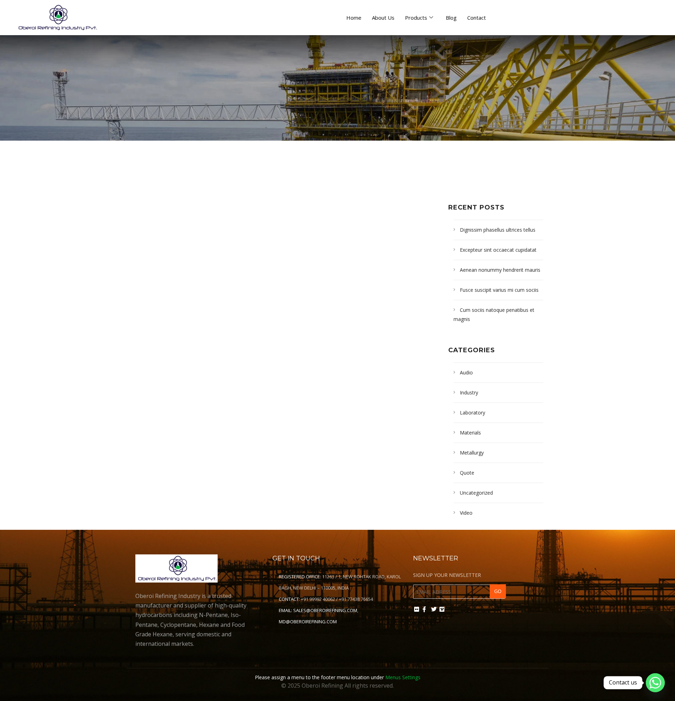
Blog (451, 17)
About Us (383, 17)
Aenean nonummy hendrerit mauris (500, 269)
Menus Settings (402, 677)
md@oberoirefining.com (308, 621)
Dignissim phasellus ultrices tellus (497, 229)
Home (353, 17)
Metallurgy (472, 452)
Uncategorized (476, 492)
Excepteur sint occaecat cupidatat (498, 249)
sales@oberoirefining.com (325, 610)
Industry (469, 392)
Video (466, 512)
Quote (467, 472)
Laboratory (472, 412)
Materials (470, 432)
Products (416, 17)
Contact (476, 17)
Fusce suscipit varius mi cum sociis (499, 290)
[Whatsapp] (655, 682)
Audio (466, 372)
